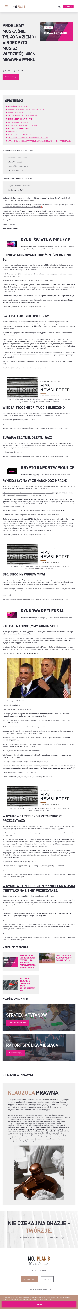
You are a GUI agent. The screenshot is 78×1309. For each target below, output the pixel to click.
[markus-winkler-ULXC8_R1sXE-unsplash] (47, 954)
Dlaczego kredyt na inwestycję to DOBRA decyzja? (64, 958)
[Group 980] (10, 957)
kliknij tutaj (47, 1299)
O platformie (36, 1270)
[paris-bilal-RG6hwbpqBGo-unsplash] (10, 980)
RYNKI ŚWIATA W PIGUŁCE (17, 106)
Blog (44, 1270)
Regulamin (47, 1289)
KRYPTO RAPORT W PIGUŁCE (18, 122)
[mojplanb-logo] (19, 6)
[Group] (39, 1257)
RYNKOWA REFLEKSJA (16, 131)
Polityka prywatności (34, 1289)
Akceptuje (39, 1304)
